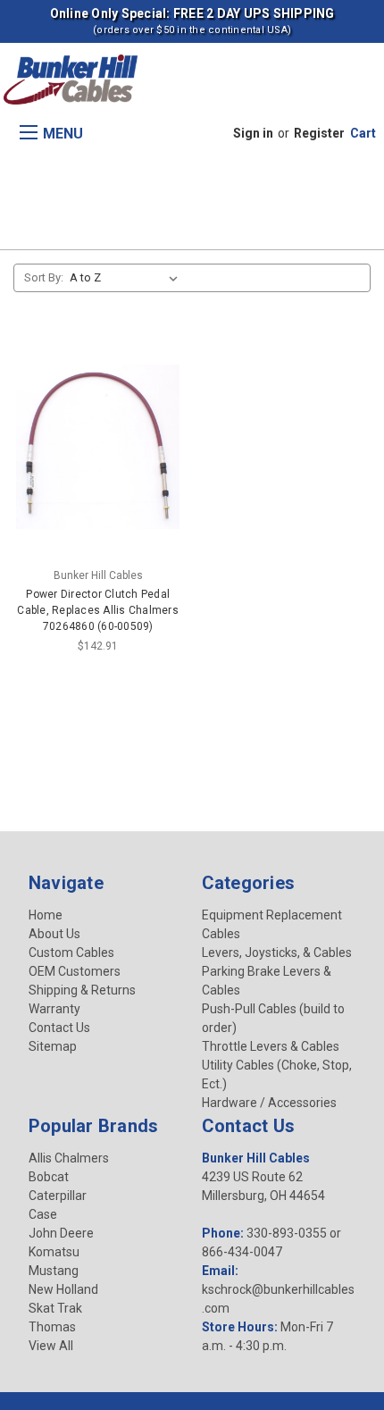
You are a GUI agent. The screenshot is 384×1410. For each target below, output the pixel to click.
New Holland (63, 1289)
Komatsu (54, 1252)
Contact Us (59, 1027)
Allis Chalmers (69, 1158)
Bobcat (49, 1177)
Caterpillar (58, 1195)
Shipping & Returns (82, 990)
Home (46, 915)
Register (319, 133)
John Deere (61, 1233)
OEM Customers (75, 971)
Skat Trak (55, 1308)
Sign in (253, 133)
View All (51, 1346)
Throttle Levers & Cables (270, 1046)
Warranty (54, 1009)
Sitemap (53, 1046)
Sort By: (43, 277)
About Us (54, 934)
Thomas (52, 1327)
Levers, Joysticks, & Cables (277, 952)
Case (43, 1214)
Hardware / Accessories (269, 1102)
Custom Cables (71, 952)
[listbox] (127, 277)
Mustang (54, 1270)
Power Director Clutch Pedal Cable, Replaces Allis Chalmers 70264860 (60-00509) (98, 610)
